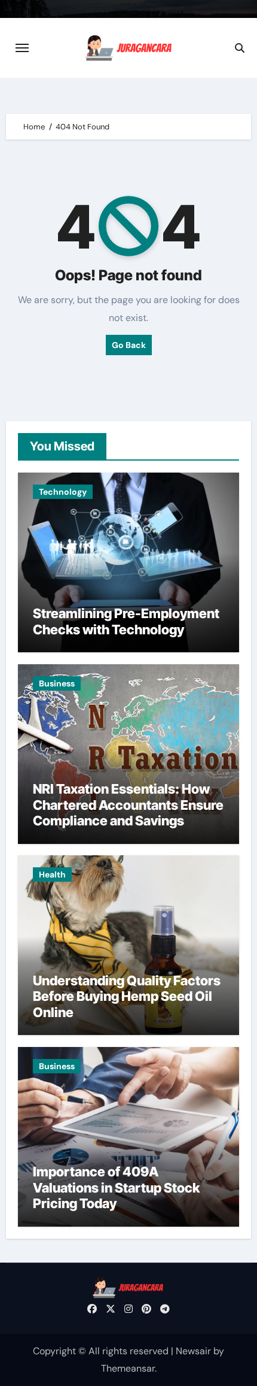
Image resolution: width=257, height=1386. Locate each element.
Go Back (129, 345)
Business (57, 683)
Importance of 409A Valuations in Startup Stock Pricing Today (116, 1187)
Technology (63, 491)
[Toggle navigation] (22, 48)
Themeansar (128, 1368)
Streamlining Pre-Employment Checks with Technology (126, 621)
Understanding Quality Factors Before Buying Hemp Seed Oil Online (127, 996)
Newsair (193, 1351)
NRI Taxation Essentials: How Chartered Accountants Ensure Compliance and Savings (128, 804)
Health (52, 874)
